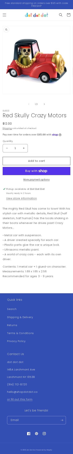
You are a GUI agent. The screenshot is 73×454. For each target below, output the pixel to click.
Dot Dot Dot (31, 450)
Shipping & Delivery (20, 317)
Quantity (8, 141)
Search (12, 309)
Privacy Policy (16, 341)
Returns (12, 325)
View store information (21, 198)
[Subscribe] (62, 420)
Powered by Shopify (44, 450)
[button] (4, 15)
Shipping (7, 128)
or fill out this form (20, 399)
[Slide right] (44, 104)
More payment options (36, 179)
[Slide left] (29, 104)
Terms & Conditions (20, 333)
